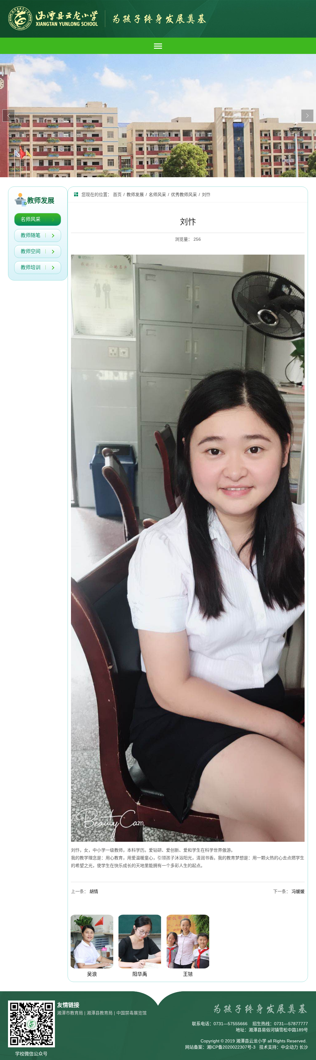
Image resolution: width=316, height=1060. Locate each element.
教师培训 (30, 267)
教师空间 (30, 251)
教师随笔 (30, 235)
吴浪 (92, 974)
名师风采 (30, 219)
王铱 (188, 974)
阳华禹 (139, 974)
